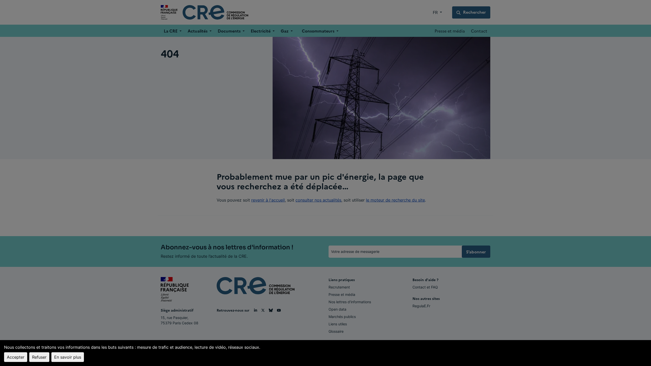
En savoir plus (67, 357)
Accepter (15, 357)
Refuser (39, 357)
